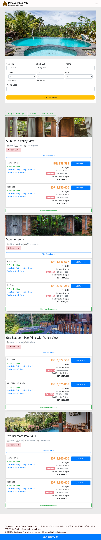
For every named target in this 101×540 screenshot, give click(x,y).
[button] (42, 53)
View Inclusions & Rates (16, 173)
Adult (10, 73)
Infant (68, 73)
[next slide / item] (94, 33)
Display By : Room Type (15, 113)
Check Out (40, 64)
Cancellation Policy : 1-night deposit (21, 170)
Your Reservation (50, 537)
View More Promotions (48, 211)
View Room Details (48, 156)
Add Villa (80, 360)
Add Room (81, 164)
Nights (69, 64)
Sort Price (33, 113)
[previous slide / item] (7, 33)
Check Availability (50, 97)
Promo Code (11, 85)
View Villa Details (48, 352)
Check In (10, 64)
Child (39, 73)
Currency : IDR (47, 113)
